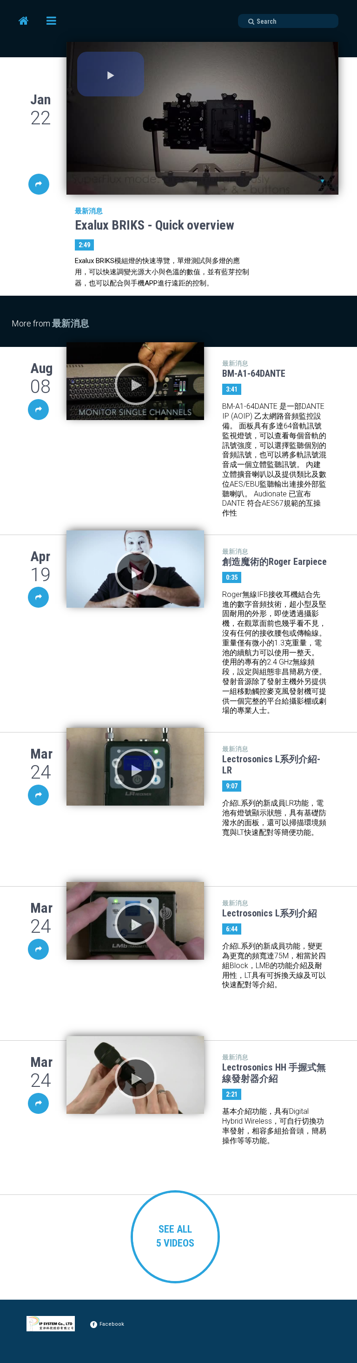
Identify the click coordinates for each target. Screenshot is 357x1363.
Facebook (111, 1324)
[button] (110, 74)
